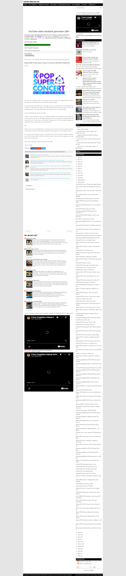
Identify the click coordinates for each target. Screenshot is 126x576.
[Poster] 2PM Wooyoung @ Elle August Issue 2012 (88, 367)
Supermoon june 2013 (89, 99)
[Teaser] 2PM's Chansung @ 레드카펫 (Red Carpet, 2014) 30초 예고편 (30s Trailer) (49, 178)
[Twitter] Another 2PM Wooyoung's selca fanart (87, 198)
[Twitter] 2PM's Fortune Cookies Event (39, 154)
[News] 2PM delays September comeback (86, 256)
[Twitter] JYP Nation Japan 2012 (84, 299)
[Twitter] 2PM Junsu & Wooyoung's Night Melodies (88, 184)
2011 (79, 549)
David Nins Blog (31, 2)
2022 (79, 159)
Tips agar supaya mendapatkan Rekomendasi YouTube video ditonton (49, 250)
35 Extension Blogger (64, 4)
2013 (79, 175)
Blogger (92, 570)
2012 (79, 177)
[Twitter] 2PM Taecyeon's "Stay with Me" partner (88, 296)
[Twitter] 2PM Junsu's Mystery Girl (84, 250)
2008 (79, 556)
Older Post (69, 231)
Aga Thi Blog (94, 574)
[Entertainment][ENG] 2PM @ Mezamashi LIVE (88, 237)
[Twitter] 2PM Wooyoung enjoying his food (86, 466)
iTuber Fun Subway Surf (85, 563)
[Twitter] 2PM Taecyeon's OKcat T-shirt (85, 322)
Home (25, 4)
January (80, 546)
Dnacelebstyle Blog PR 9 (32, 280)
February (80, 544)
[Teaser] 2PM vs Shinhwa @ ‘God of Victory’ (87, 233)
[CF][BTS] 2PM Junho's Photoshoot (85, 269)
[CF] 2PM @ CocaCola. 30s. (83, 320)
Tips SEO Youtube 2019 (85, 561)
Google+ (39, 148)
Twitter (43, 148)
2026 (79, 157)
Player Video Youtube (82, 129)
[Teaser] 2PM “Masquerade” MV (84, 390)
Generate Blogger (43, 4)
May (79, 537)
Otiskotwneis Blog (31, 238)
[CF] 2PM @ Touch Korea (89, 49)
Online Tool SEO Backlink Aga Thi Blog (36, 259)
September (80, 180)
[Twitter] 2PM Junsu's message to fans (85, 267)
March (79, 541)
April (79, 539)
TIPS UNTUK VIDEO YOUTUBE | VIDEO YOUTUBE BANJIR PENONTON (50, 292)
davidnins (100, 574)
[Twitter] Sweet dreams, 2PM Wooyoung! (86, 410)
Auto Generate (33, 4)
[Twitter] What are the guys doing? (84, 483)
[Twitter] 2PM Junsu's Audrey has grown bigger (87, 334)
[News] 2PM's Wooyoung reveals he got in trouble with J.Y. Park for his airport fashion (50, 172)
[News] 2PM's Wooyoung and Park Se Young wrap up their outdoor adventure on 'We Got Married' (92, 92)
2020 (79, 164)
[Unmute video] (48, 372)
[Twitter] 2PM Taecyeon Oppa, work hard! (86, 469)
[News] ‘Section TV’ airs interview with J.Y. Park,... (88, 307)
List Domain (53, 4)
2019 (79, 166)
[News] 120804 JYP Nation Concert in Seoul (87, 404)
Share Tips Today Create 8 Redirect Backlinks (88, 64)
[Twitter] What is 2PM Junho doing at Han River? (88, 341)
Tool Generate (76, 4)
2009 (79, 553)
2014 (79, 173)
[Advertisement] (37, 17)
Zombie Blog (92, 4)
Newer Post (28, 231)
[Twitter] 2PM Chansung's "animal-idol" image (87, 265)
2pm (30, 59)
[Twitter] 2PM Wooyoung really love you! (86, 464)
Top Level (84, 4)
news (33, 59)
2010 (79, 551)
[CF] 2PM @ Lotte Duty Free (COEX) (85, 219)
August (80, 182)
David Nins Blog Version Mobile (82, 574)
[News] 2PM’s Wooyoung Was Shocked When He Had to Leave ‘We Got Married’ (91, 116)
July (79, 532)
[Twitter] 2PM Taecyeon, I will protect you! (86, 343)
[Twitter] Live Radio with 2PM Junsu (85, 353)
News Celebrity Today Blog (33, 291)
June (79, 534)
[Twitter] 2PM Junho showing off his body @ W (87, 280)
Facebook (33, 148)
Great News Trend (31, 270)
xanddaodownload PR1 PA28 (33, 301)
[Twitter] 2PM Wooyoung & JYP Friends (86, 473)
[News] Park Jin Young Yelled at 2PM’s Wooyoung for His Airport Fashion (47, 160)
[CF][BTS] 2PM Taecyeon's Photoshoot (85, 282)
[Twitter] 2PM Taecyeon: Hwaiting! (84, 486)
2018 (79, 168)
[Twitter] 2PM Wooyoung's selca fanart (85, 208)
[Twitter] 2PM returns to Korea (83, 263)
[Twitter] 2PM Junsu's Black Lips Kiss (85, 324)
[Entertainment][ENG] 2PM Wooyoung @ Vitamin (88, 317)
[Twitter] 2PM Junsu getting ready (84, 471)
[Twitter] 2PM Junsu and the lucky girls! (86, 301)
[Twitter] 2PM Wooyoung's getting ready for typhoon (88, 235)
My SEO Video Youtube (32, 249)
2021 (79, 161)
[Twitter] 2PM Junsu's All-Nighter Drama (86, 240)
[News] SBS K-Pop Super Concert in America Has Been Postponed (56, 574)
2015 (79, 171)
